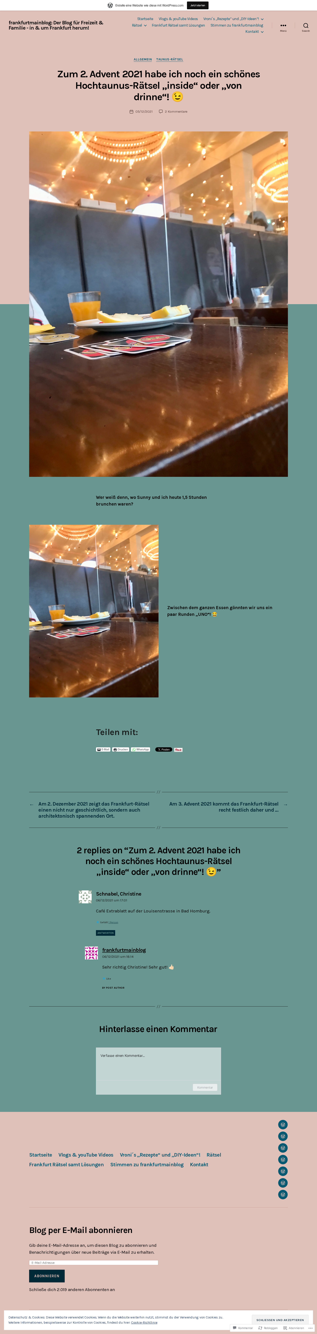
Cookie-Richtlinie (144, 1322)
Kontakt (252, 31)
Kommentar (205, 1087)
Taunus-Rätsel (169, 59)
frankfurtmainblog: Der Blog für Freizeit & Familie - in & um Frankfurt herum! (56, 25)
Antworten (105, 932)
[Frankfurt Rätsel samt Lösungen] (283, 1171)
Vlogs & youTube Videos (178, 19)
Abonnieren (46, 1276)
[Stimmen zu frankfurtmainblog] (283, 1183)
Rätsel (137, 25)
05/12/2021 (143, 111)
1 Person (113, 922)
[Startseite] (283, 1124)
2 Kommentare (176, 111)
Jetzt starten (197, 5)
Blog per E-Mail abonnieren (80, 1230)
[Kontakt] (283, 1194)
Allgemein (143, 59)
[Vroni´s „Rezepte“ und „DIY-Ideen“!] (283, 1148)
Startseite (145, 19)
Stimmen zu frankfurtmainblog (236, 25)
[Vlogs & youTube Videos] (283, 1136)
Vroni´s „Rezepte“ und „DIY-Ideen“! (231, 19)
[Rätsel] (283, 1159)
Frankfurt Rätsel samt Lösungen (178, 25)
